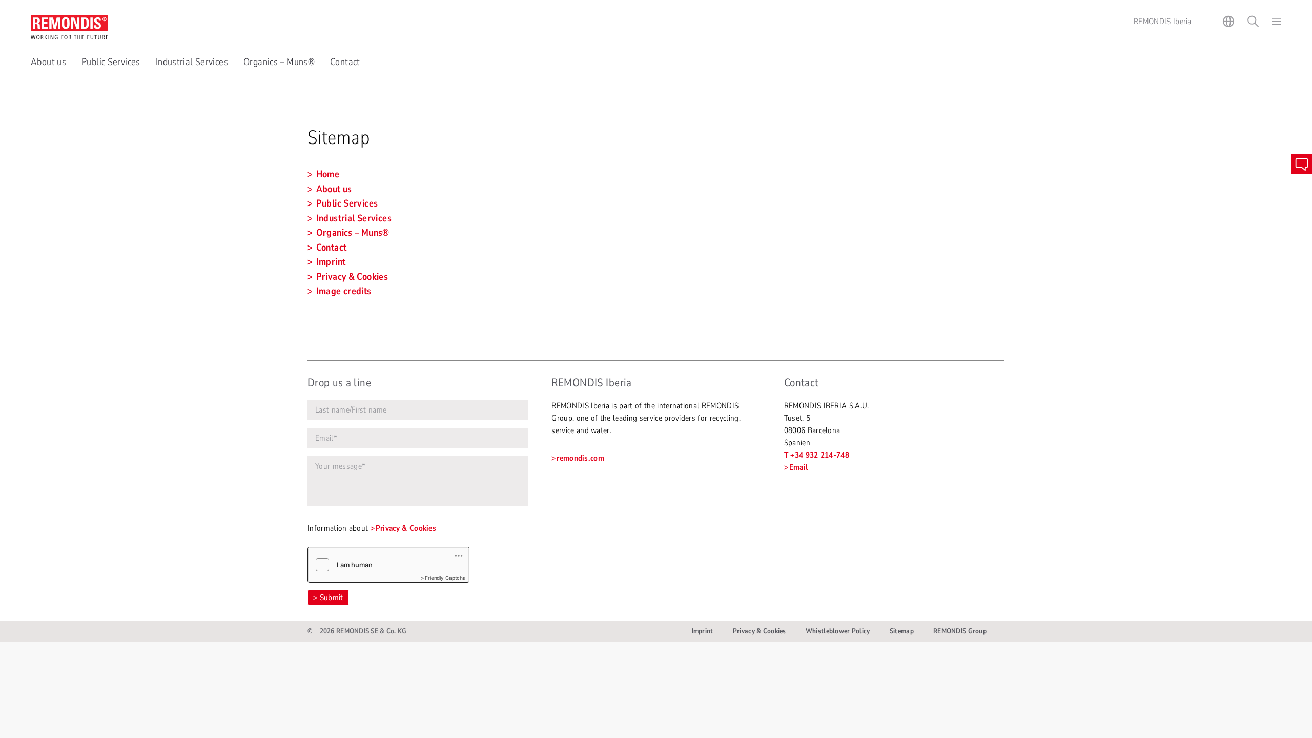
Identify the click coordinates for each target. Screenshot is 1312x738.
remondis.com (580, 458)
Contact (345, 62)
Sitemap (902, 631)
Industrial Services (192, 62)
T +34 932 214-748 (816, 455)
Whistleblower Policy (838, 631)
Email (798, 467)
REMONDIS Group (960, 631)
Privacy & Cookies (406, 528)
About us (48, 62)
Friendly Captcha (445, 578)
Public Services (110, 62)
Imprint (702, 631)
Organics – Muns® (279, 62)
